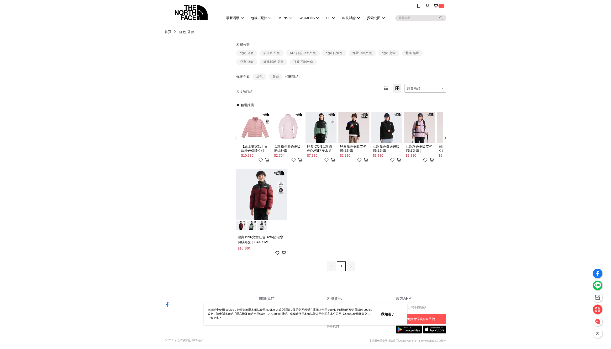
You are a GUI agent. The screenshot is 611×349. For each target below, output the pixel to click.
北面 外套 (246, 53)
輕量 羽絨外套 (362, 53)
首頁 (168, 32)
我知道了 (388, 314)
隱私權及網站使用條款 (250, 314)
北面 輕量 (412, 53)
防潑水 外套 (271, 53)
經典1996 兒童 (273, 62)
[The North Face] (191, 12)
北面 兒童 (388, 53)
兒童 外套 (246, 62)
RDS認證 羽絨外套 (303, 53)
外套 (190, 32)
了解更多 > (214, 318)
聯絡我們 (333, 326)
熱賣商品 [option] (413, 88)
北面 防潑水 (334, 53)
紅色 (182, 32)
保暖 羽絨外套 (303, 62)
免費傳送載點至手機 (421, 319)
